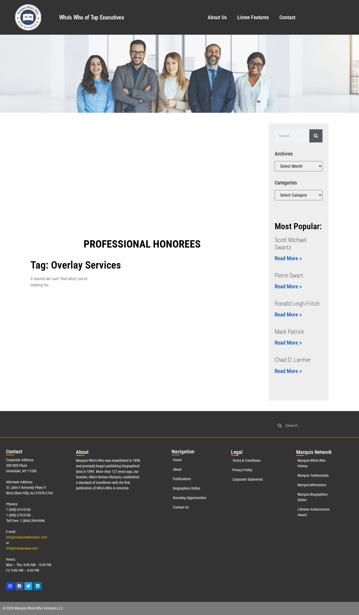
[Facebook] (19, 586)
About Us (217, 17)
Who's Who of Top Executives (91, 17)
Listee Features (253, 17)
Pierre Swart (289, 275)
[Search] (315, 135)
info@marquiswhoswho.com (26, 537)
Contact (287, 17)
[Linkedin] (38, 586)
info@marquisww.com (22, 548)
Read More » (288, 258)
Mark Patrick (289, 331)
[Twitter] (28, 586)
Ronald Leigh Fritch (297, 303)
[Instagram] (10, 586)
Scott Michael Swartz (290, 244)
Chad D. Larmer (293, 359)
